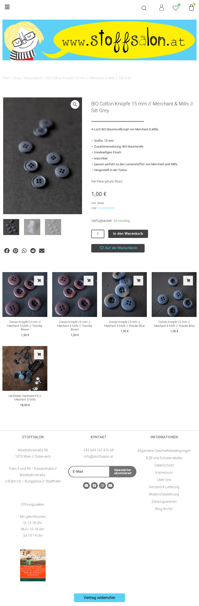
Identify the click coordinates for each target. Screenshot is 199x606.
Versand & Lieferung (164, 487)
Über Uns (164, 480)
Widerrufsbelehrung (164, 494)
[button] (71, 7)
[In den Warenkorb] (39, 280)
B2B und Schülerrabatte (164, 458)
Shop (17, 78)
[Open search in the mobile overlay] (144, 8)
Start (6, 78)
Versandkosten (106, 208)
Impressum (164, 472)
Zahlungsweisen (164, 502)
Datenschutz (164, 465)
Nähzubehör (33, 78)
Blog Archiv (164, 509)
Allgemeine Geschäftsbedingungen (164, 451)
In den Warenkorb (128, 233)
